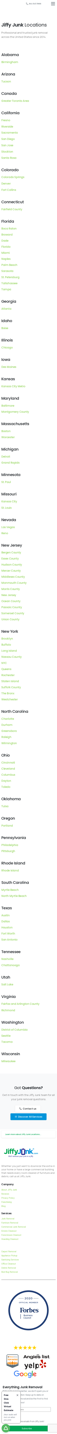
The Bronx (7, 693)
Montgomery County (15, 412)
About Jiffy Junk (9, 1189)
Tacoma (7, 1042)
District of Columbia (14, 1030)
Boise (4, 328)
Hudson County (11, 565)
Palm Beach (9, 265)
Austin (5, 915)
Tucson (6, 81)
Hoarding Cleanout (9, 1239)
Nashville (7, 959)
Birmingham (9, 62)
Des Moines (8, 367)
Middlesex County (13, 577)
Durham (6, 725)
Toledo (5, 787)
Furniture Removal (9, 1223)
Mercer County (11, 571)
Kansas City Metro (13, 386)
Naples (6, 259)
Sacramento (9, 133)
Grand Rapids (10, 463)
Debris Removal (8, 1268)
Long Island (9, 651)
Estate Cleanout (9, 1231)
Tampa (6, 289)
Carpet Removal (8, 1251)
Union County (10, 619)
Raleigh (6, 737)
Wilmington (9, 743)
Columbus (8, 775)
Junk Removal (7, 1218)
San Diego (8, 139)
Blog (3, 1206)
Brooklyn (7, 638)
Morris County (10, 589)
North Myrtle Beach (14, 896)
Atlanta (6, 309)
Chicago (7, 347)
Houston (6, 927)
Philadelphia (9, 845)
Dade (4, 241)
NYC (4, 663)
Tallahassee (9, 283)
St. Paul (6, 482)
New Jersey (8, 595)
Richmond (8, 1010)
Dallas (5, 921)
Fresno (5, 120)
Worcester (8, 437)
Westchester (9, 699)
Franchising (6, 1202)
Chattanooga (10, 965)
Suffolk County (11, 687)
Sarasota (7, 271)
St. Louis (6, 508)
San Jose (7, 145)
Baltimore (7, 406)
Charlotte (7, 719)
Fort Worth (8, 933)
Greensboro (9, 731)
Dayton (6, 781)
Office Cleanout (8, 1264)
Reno (4, 533)
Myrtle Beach (10, 890)
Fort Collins (8, 190)
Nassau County (11, 657)
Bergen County (11, 552)
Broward (6, 234)
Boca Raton (9, 228)
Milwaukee (8, 1061)
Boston (6, 431)
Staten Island (10, 681)
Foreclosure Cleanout (11, 1235)
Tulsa (4, 806)
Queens (6, 669)
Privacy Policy (8, 1198)
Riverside (7, 126)
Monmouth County (14, 583)
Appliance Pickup (9, 1255)
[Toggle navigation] (53, 3)
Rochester (7, 675)
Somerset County (12, 613)
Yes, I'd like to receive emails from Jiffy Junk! (23, 1421)
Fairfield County (11, 209)
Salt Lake (7, 984)
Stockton (7, 152)
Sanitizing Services (10, 1259)
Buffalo (6, 645)
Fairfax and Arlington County (20, 1004)
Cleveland (8, 769)
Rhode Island (10, 870)
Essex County (10, 558)
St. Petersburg (10, 277)
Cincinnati (8, 762)
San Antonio (9, 939)
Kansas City (9, 501)
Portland (7, 826)
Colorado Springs (12, 177)
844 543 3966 (35, 3)
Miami (5, 253)
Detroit (5, 456)
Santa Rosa (8, 158)
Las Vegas (8, 527)
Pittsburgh (8, 851)
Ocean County (10, 601)
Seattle (5, 1036)
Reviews (5, 1193)
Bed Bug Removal (9, 1272)
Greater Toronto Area (15, 101)
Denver (6, 183)
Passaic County (11, 607)
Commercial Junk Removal (13, 1227)
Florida (5, 247)
